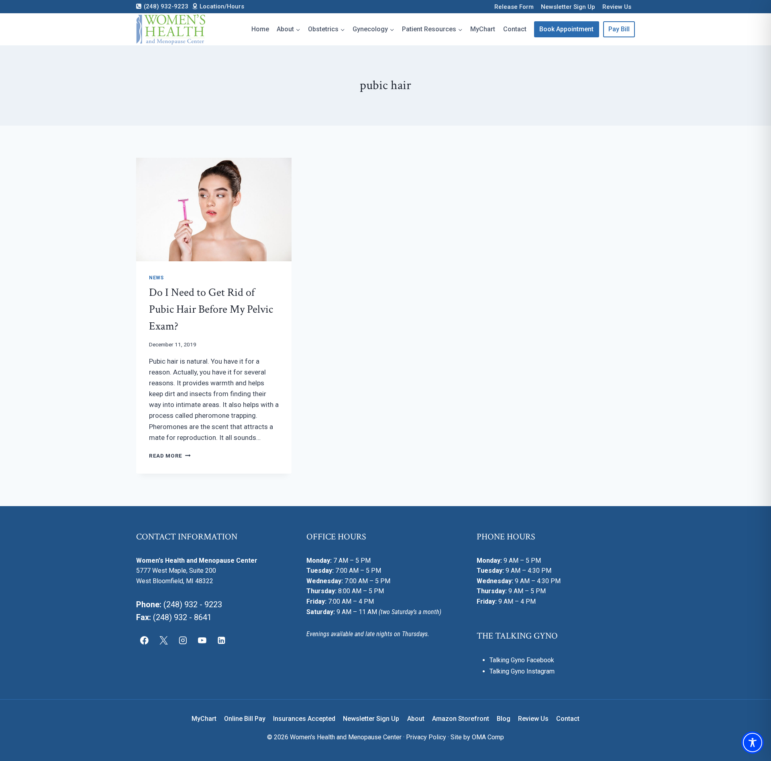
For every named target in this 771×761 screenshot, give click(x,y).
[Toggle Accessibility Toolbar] (752, 742)
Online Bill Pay (244, 718)
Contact (514, 29)
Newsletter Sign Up (568, 6)
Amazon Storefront (460, 718)
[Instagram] (183, 640)
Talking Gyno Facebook (522, 660)
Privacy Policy (426, 737)
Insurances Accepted (304, 718)
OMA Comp (488, 737)
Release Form (514, 6)
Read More (170, 455)
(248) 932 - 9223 (192, 604)
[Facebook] (144, 640)
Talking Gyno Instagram (522, 671)
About (415, 718)
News (156, 278)
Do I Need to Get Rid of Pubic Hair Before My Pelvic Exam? (211, 309)
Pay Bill (619, 29)
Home (260, 29)
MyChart (482, 29)
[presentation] (214, 209)
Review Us (616, 6)
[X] (163, 640)
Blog (503, 718)
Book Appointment (566, 29)
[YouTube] (202, 640)
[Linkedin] (221, 640)
